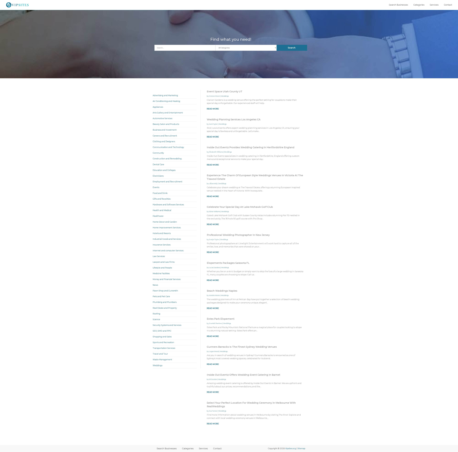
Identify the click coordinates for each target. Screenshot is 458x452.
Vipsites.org (290, 448)
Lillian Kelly (213, 183)
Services (434, 5)
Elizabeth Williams (216, 152)
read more (213, 109)
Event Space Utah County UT (224, 91)
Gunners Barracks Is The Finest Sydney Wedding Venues (242, 346)
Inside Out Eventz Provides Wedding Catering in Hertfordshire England (250, 147)
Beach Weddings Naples (222, 290)
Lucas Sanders (214, 267)
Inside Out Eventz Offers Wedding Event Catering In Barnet (243, 374)
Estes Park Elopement (220, 318)
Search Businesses (398, 5)
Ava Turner (213, 411)
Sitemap (301, 448)
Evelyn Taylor (214, 239)
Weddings (225, 96)
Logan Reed (214, 351)
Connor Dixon (214, 96)
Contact (448, 5)
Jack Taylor (213, 124)
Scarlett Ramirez (215, 323)
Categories (418, 5)
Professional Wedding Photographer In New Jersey (238, 235)
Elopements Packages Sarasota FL (228, 263)
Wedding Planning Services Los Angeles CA (233, 119)
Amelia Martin (214, 295)
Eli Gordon (213, 379)
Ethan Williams (214, 211)
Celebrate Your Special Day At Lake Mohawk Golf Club (240, 207)
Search (292, 47)
